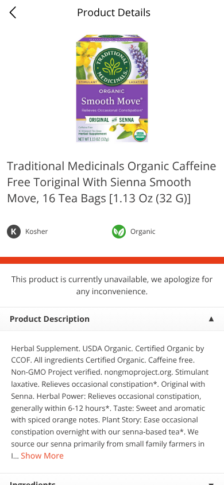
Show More (42, 456)
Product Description (50, 319)
